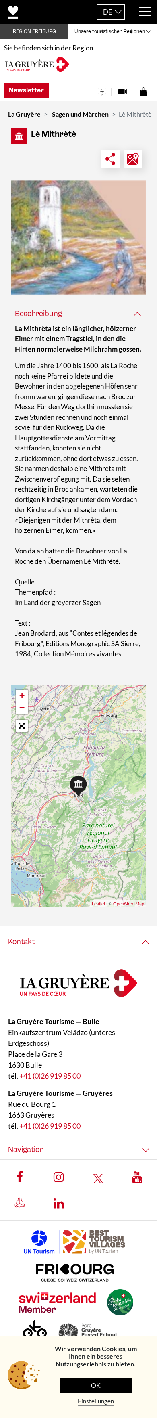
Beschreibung (38, 313)
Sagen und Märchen (80, 114)
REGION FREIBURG (34, 31)
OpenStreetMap (128, 903)
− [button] (22, 708)
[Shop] (143, 89)
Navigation (26, 1149)
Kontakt (21, 941)
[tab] (78, 313)
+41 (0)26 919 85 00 (50, 1075)
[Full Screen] (22, 726)
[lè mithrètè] (78, 237)
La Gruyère (24, 114)
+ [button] (22, 696)
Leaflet (98, 903)
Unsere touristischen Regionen (109, 31)
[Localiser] (133, 159)
